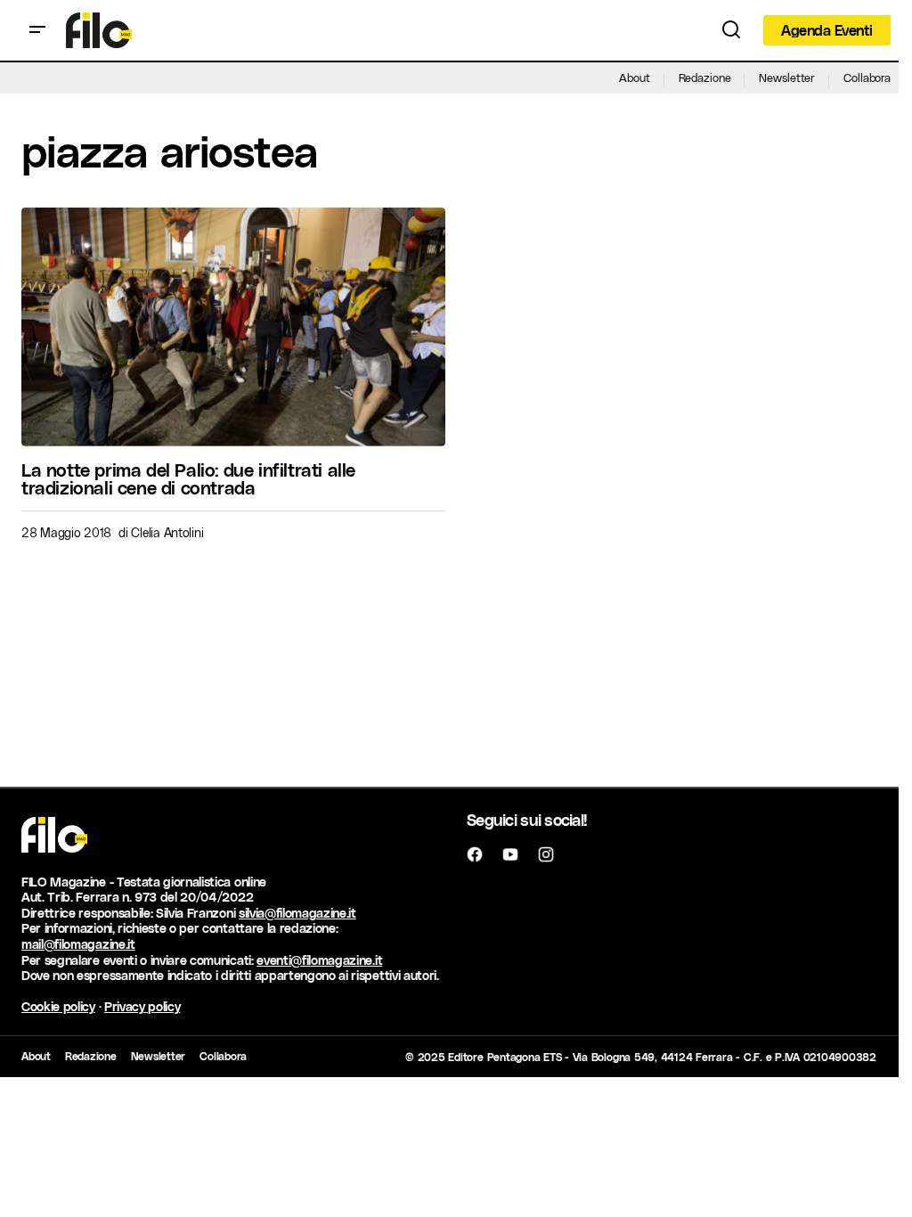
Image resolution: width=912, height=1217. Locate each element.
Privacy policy (142, 1006)
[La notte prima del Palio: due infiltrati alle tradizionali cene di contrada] (233, 327)
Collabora (867, 77)
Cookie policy (58, 1006)
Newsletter (787, 77)
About (634, 77)
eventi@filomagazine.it (319, 960)
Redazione (705, 77)
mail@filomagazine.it (78, 944)
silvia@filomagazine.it (297, 912)
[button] (37, 30)
